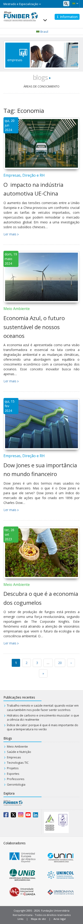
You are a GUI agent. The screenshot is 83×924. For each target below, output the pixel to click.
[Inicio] (20, 16)
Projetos (13, 768)
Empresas (14, 757)
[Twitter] (13, 816)
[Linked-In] (35, 816)
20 (60, 663)
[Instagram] (20, 816)
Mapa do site (38, 919)
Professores (15, 779)
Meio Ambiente (16, 308)
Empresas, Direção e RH (24, 175)
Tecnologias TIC (18, 762)
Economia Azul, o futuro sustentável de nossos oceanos (34, 326)
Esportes (13, 774)
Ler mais (9, 234)
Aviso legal (59, 919)
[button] (75, 3)
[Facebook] (6, 816)
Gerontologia (16, 784)
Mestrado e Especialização (21, 4)
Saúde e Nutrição (19, 752)
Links (21, 919)
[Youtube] (28, 816)
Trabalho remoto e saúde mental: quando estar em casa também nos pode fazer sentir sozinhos (43, 707)
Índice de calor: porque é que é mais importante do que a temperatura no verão (42, 727)
